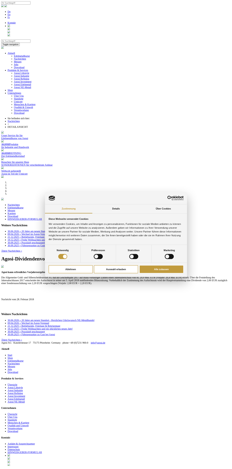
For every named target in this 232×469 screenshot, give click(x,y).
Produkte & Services (18, 70)
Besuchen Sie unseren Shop (15, 162)
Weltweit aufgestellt (11, 171)
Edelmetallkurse (22, 56)
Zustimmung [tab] (69, 208)
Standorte (18, 98)
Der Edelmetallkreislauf (13, 156)
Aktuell (11, 53)
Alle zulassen (161, 269)
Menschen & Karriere (25, 104)
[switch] (98, 256)
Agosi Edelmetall (22, 84)
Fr (9, 17)
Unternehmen (14, 93)
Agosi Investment (22, 81)
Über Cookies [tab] (163, 208)
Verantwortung (21, 110)
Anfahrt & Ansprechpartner (21, 443)
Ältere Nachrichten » (11, 251)
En (9, 14)
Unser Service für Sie (12, 135)
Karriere (12, 213)
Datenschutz (14, 449)
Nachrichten (20, 58)
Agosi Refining (21, 78)
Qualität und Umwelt (18, 425)
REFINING (11, 153)
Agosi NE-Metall (22, 87)
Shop (10, 90)
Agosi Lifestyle (21, 73)
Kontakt (12, 22)
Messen (17, 61)
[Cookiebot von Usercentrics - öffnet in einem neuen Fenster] (170, 198)
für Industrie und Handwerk (15, 147)
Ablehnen (70, 269)
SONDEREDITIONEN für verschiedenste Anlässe (27, 165)
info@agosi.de (98, 342)
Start (10, 355)
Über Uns (19, 96)
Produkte (9, 144)
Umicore (18, 101)
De (9, 11)
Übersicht (12, 384)
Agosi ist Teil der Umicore (14, 173)
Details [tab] (116, 208)
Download (19, 67)
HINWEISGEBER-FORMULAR (25, 219)
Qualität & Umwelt (23, 107)
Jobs (16, 64)
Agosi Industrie (21, 76)
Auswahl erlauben (116, 269)
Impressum (13, 446)
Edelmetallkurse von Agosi (14, 138)
